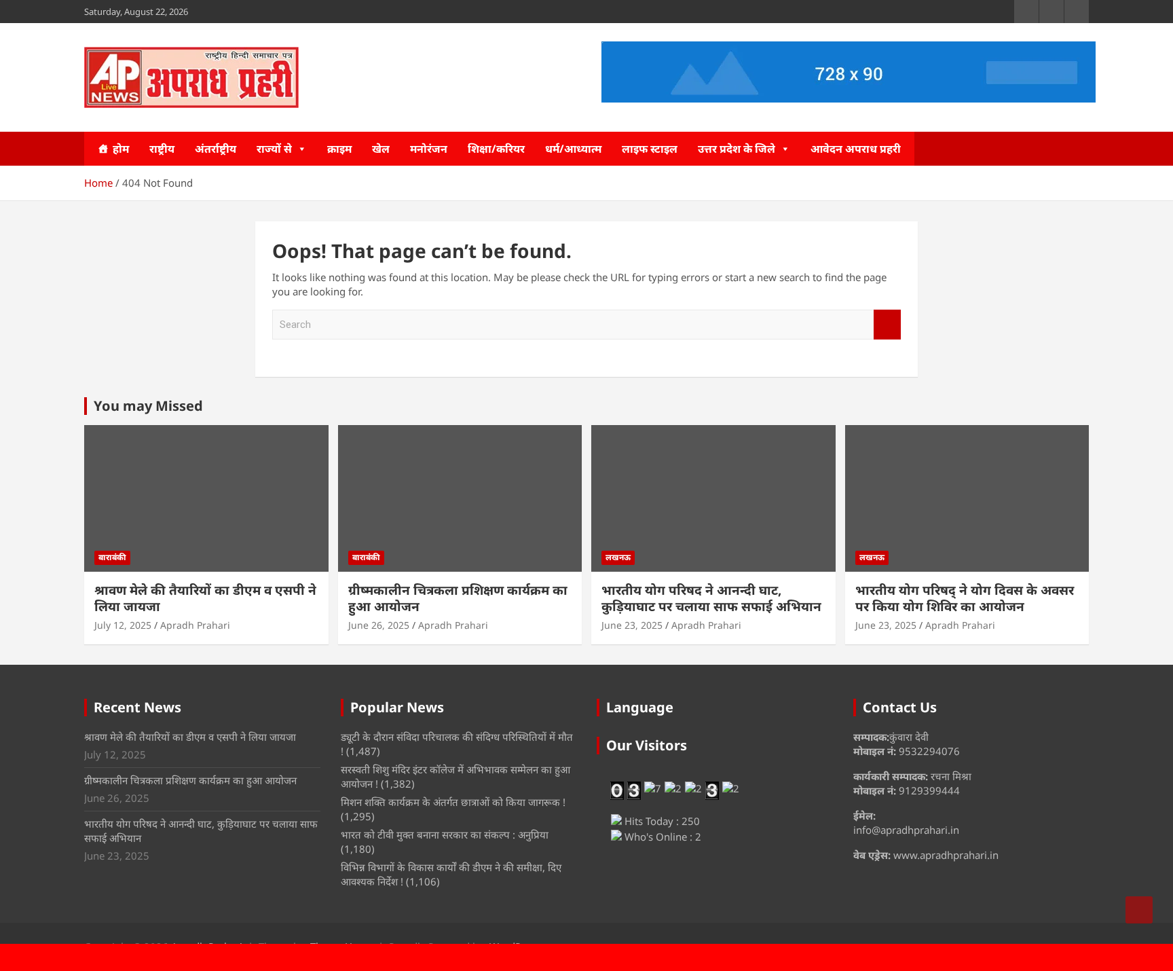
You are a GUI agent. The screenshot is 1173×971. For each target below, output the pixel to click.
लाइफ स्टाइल (649, 148)
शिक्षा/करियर (496, 148)
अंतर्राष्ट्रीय (215, 148)
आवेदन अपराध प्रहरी (856, 148)
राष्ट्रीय (161, 148)
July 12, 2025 (122, 625)
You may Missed (148, 406)
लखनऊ (618, 557)
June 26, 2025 (378, 625)
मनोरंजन (428, 148)
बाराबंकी (112, 557)
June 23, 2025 (632, 625)
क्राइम (339, 148)
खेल (381, 148)
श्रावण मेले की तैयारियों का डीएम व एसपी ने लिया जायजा (205, 598)
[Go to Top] (1139, 909)
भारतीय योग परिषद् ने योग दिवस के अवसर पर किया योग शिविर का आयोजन (964, 598)
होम (121, 148)
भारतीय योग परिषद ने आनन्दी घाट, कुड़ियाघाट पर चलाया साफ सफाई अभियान (711, 598)
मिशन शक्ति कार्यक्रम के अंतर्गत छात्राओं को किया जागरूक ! (453, 802)
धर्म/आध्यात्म (573, 148)
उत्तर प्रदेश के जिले (736, 148)
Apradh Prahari (195, 625)
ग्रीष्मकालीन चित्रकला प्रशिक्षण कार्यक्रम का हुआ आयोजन (457, 598)
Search (887, 325)
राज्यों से (274, 148)
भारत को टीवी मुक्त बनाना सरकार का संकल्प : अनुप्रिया (444, 834)
